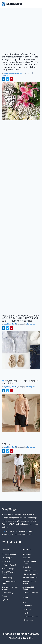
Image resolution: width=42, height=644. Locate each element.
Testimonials (27, 606)
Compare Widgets (9, 554)
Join (3, 531)
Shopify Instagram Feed (9, 582)
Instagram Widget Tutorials (29, 562)
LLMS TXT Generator (30, 592)
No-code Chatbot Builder (29, 582)
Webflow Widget (8, 592)
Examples (26, 558)
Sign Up (5, 599)
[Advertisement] (21, 32)
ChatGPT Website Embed (8, 573)
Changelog (27, 567)
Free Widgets (7, 558)
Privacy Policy (28, 620)
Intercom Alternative (30, 578)
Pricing (4, 596)
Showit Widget (7, 578)
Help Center (27, 554)
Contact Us (27, 609)
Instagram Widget (9, 565)
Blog (24, 602)
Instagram (5, 75)
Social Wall (6, 561)
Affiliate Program (29, 570)
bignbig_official (10, 324)
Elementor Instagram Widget (10, 588)
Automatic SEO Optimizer (28, 588)
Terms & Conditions (30, 616)
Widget (14, 3)
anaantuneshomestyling (13, 73)
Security (26, 613)
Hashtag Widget (8, 568)
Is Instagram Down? (30, 574)
